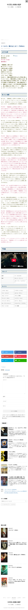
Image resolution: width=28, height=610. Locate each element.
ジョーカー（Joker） (13, 530)
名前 (4, 396)
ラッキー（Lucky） (13, 464)
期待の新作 (14, 597)
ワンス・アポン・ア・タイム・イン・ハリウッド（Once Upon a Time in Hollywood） (17, 581)
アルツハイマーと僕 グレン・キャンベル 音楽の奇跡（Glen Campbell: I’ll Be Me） (17, 544)
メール (4, 401)
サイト (4, 405)
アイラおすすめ (4, 504)
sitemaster (7, 369)
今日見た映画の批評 (14, 4)
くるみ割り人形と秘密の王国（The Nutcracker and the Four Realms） (17, 478)
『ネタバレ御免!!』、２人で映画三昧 (14, 604)
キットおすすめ (12, 504)
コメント (5, 379)
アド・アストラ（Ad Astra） (11, 489)
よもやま (19, 597)
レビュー (4, 366)
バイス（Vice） (12, 451)
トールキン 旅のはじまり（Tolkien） (17, 554)
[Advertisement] (14, 23)
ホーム (4, 597)
